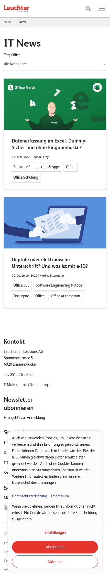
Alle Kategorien (16, 64)
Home (8, 22)
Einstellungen (55, 532)
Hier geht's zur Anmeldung (24, 417)
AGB (7, 569)
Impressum (60, 496)
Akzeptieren (55, 547)
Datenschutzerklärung (29, 496)
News (22, 22)
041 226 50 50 (21, 374)
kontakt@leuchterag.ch (34, 384)
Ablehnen (55, 561)
